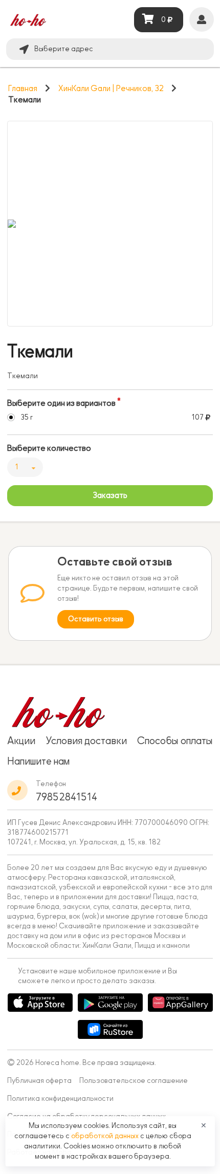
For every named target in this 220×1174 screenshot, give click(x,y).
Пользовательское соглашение (133, 1080)
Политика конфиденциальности (60, 1098)
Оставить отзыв (95, 619)
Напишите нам (38, 761)
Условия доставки (86, 740)
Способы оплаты (175, 740)
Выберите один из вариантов (61, 403)
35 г (26, 417)
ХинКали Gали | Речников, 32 (111, 88)
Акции (21, 740)
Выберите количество (49, 448)
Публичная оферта (39, 1080)
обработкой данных (105, 1136)
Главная (22, 88)
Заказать (110, 495)
